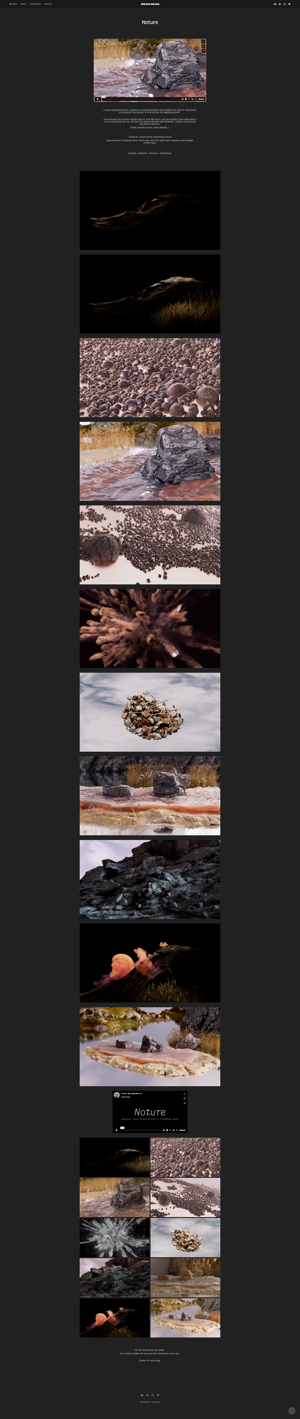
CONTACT (48, 4)
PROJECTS (13, 4)
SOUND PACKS (35, 4)
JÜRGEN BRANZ (150, 4)
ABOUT (23, 4)
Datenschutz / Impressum (150, 1402)
